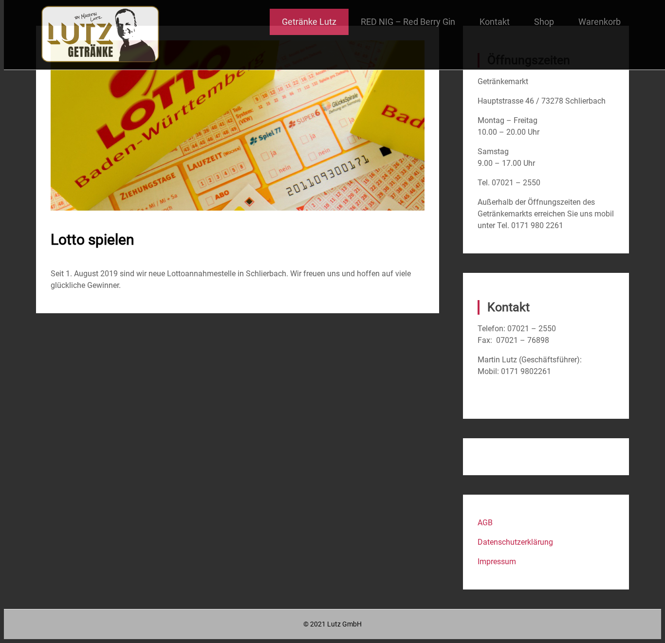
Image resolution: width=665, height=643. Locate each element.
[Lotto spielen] (238, 208)
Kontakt (495, 22)
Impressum (497, 561)
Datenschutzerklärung (515, 542)
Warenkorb (599, 22)
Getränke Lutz (309, 22)
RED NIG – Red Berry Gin (408, 22)
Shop (544, 22)
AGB (485, 522)
